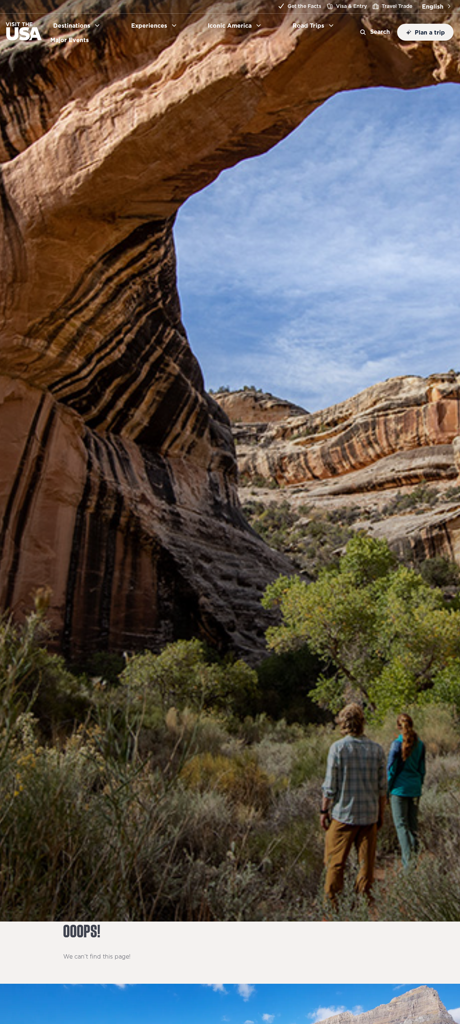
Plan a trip (430, 32)
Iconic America (230, 25)
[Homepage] (24, 38)
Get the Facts (304, 6)
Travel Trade (397, 6)
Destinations (71, 25)
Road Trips (308, 25)
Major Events (72, 40)
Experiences (149, 25)
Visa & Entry (351, 6)
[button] (436, 6)
